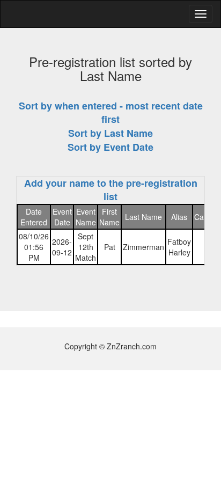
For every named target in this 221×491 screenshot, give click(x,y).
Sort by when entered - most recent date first (111, 113)
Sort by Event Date (110, 147)
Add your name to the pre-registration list (110, 190)
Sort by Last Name (110, 133)
